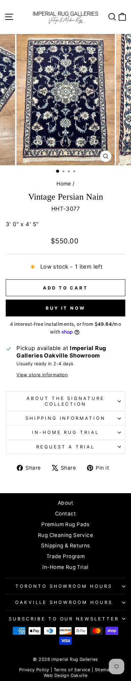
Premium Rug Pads (65, 524)
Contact (65, 513)
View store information (42, 374)
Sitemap (103, 669)
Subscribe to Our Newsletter (64, 618)
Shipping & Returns (65, 545)
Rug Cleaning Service (65, 535)
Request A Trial (65, 446)
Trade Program (65, 556)
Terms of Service (72, 669)
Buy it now (65, 308)
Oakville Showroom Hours (63, 602)
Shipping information (66, 418)
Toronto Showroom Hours (63, 586)
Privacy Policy (34, 669)
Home (63, 183)
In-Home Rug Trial (65, 432)
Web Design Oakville (65, 675)
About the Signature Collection (66, 401)
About (65, 503)
